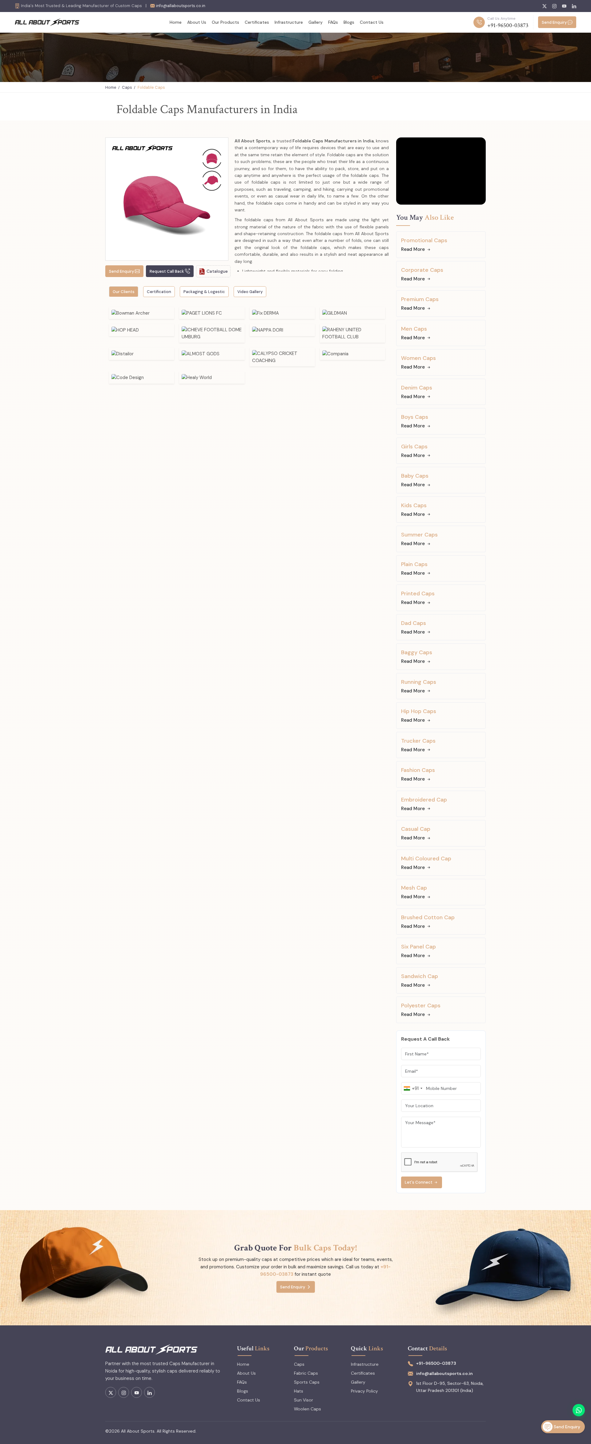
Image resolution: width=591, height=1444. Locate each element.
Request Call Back (167, 271)
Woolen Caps (307, 1409)
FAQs (333, 22)
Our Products (225, 22)
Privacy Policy (364, 1391)
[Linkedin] (574, 6)
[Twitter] (544, 6)
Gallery (315, 22)
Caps (127, 87)
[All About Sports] (47, 22)
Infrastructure (289, 22)
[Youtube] (564, 6)
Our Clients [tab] (124, 291)
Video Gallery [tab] (250, 291)
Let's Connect (418, 1182)
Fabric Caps (306, 1373)
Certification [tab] (159, 291)
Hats (298, 1391)
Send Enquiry (554, 22)
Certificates (257, 22)
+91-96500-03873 (508, 25)
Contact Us (372, 22)
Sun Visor (303, 1400)
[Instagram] (554, 6)
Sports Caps (307, 1382)
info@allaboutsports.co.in (180, 5)
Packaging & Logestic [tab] (204, 291)
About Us (196, 22)
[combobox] (412, 1088)
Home (176, 22)
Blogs (349, 22)
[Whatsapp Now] (579, 1410)
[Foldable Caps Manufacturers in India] (166, 199)
